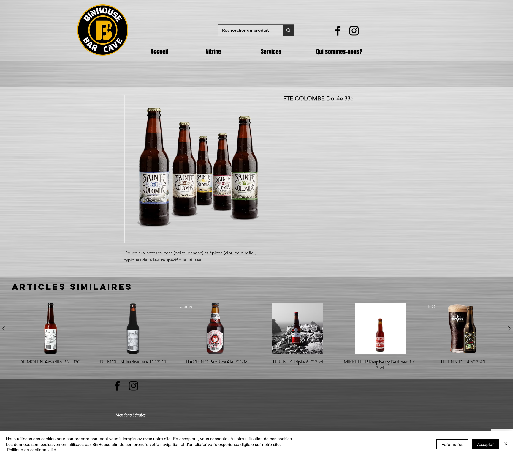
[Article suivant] (509, 328)
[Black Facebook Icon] (337, 30)
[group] (256, 339)
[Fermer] (505, 444)
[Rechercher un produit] (288, 30)
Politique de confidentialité (31, 450)
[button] (228, 51)
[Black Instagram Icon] (354, 30)
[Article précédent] (3, 328)
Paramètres (452, 444)
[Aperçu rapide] (50, 328)
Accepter (485, 444)
